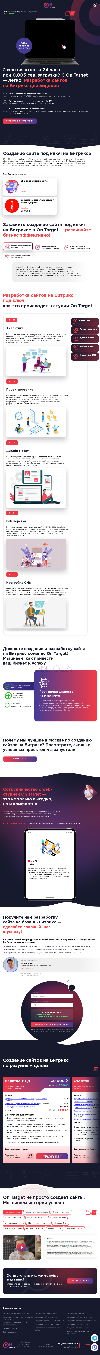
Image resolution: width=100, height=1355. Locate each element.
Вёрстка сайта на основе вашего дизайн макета (26, 1098)
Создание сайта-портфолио (47, 1324)
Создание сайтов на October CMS (81, 1321)
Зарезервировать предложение (52, 1156)
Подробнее (24, 191)
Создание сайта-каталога (46, 1317)
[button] (7, 4)
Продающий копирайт (83, 1101)
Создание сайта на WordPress (80, 1317)
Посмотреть (20, 759)
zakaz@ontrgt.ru (71, 1347)
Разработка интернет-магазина (16, 1313)
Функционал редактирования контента (22, 1104)
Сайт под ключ (9, 1332)
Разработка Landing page (46, 1313)
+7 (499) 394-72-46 (68, 1344)
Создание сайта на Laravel (78, 1324)
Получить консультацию (20, 121)
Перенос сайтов (10, 1328)
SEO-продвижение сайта (34, 181)
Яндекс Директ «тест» (14, 1107)
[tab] (18, 246)
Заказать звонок (80, 1281)
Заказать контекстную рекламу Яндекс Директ (37, 201)
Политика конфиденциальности (46, 1345)
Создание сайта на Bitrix (77, 1328)
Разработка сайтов (75, 1313)
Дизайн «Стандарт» (82, 1108)
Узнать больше (26, 968)
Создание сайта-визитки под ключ (50, 1321)
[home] (52, 4)
